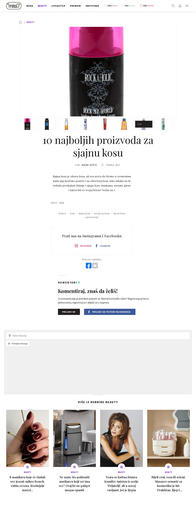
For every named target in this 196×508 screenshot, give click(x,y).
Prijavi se (69, 311)
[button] (187, 6)
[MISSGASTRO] (147, 5)
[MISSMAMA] (111, 5)
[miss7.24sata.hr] (14, 5)
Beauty (30, 22)
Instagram (85, 246)
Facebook (105, 246)
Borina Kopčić (89, 165)
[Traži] (173, 6)
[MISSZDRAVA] (129, 5)
